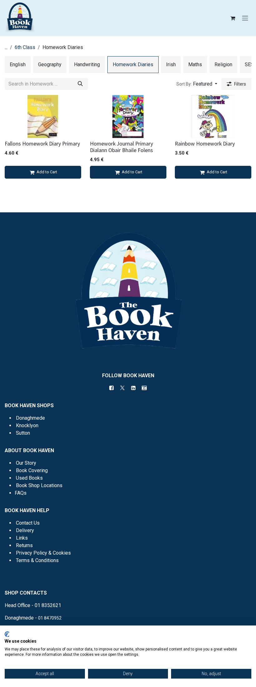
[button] (197, 84)
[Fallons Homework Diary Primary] (43, 116)
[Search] (80, 84)
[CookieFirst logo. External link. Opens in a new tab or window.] (7, 634)
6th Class (25, 47)
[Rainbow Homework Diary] (213, 116)
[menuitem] (18, 64)
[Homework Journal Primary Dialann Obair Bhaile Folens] (128, 116)
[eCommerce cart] (232, 18)
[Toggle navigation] (245, 18)
